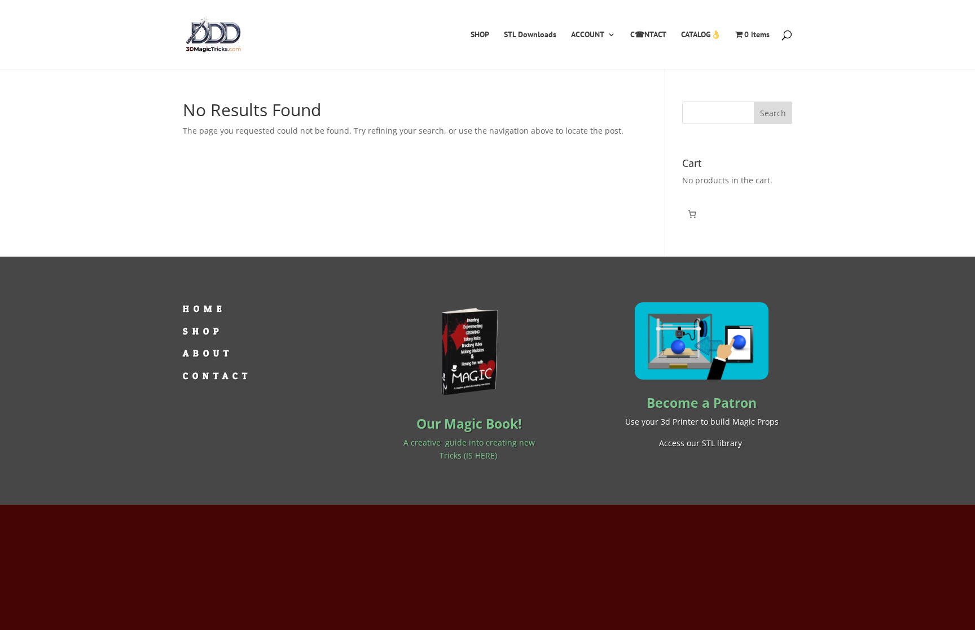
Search (773, 113)
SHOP (480, 34)
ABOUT (208, 353)
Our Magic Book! (469, 424)
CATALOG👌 (701, 34)
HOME (204, 308)
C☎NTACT (648, 34)
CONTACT (217, 375)
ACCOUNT (587, 34)
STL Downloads (530, 34)
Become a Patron (702, 403)
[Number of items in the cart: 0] (692, 214)
